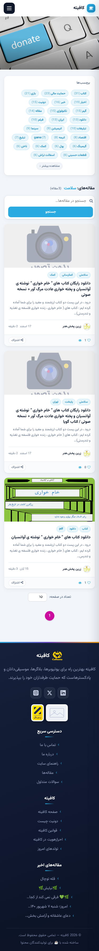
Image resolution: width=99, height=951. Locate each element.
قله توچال (47, 879)
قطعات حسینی (74, 155)
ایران (58, 119)
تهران (55, 402)
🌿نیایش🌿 (48, 888)
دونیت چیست (47, 821)
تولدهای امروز (47, 849)
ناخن (21, 146)
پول (59, 146)
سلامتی (83, 275)
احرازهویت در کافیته (48, 840)
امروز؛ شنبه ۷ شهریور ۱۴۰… (47, 906)
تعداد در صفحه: (60, 597)
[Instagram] (35, 692)
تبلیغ (20, 137)
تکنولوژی (58, 111)
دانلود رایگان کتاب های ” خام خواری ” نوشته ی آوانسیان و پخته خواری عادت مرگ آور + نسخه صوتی (53, 289)
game (40, 137)
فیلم (37, 119)
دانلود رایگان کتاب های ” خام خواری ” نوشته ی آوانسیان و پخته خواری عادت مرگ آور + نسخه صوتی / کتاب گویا (53, 416)
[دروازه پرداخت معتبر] (37, 712)
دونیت (39, 102)
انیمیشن (54, 128)
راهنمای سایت (47, 764)
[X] (49, 692)
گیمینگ (80, 146)
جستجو (50, 212)
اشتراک (16, 340)
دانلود (80, 119)
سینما (32, 128)
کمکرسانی (67, 275)
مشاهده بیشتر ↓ (49, 166)
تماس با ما (48, 745)
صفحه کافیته (48, 812)
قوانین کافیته (48, 831)
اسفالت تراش (44, 155)
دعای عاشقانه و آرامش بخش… (47, 916)
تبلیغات (78, 128)
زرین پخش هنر (72, 326)
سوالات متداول (48, 782)
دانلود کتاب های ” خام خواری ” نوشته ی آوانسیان (51, 537)
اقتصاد (80, 137)
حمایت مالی (54, 93)
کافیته (78, 8)
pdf (61, 529)
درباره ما (48, 754)
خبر (59, 102)
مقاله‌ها (48, 773)
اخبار (80, 102)
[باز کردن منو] (9, 8)
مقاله (35, 111)
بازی (30, 93)
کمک (40, 146)
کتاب (80, 93)
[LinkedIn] (63, 692)
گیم (81, 111)
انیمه (59, 137)
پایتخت (69, 402)
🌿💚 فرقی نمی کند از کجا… (48, 897)
